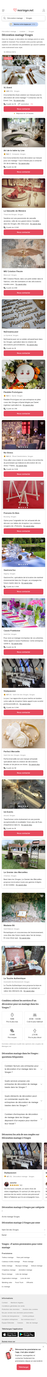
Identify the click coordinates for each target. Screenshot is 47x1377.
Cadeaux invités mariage (11, 1262)
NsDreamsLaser (11, 331)
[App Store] (10, 1336)
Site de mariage (32, 1323)
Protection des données (11, 1309)
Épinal (4, 1235)
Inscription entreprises (10, 1319)
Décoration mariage (9, 31)
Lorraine (22, 31)
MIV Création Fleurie (13, 271)
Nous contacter (23, 109)
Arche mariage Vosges (11, 1217)
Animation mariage (25, 1270)
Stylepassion (10, 691)
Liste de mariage (22, 1274)
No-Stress (8, 452)
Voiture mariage (36, 1266)
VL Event (8, 87)
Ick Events (8, 812)
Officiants (29, 1282)
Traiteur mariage (8, 1257)
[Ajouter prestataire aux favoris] (42, 58)
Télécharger (24, 1367)
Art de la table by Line (14, 150)
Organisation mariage (9, 1278)
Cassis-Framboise (12, 630)
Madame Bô (9, 925)
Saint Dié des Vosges (10, 1230)
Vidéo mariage (7, 1266)
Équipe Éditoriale (8, 1323)
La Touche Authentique (15, 978)
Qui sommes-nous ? (28, 1319)
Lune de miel (25, 1278)
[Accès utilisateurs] (44, 10)
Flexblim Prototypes (13, 392)
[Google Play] (27, 1336)
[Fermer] (43, 1346)
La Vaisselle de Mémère (15, 211)
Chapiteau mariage (9, 1270)
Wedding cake (7, 1282)
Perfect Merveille (12, 751)
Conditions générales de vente (13, 1306)
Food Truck (19, 1282)
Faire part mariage (23, 1257)
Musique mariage (22, 1266)
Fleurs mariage (7, 1274)
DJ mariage (6, 1287)
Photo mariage (28, 1262)
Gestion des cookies (30, 1309)
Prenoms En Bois (11, 513)
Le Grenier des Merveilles (16, 872)
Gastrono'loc (10, 570)
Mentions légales (17, 1303)
